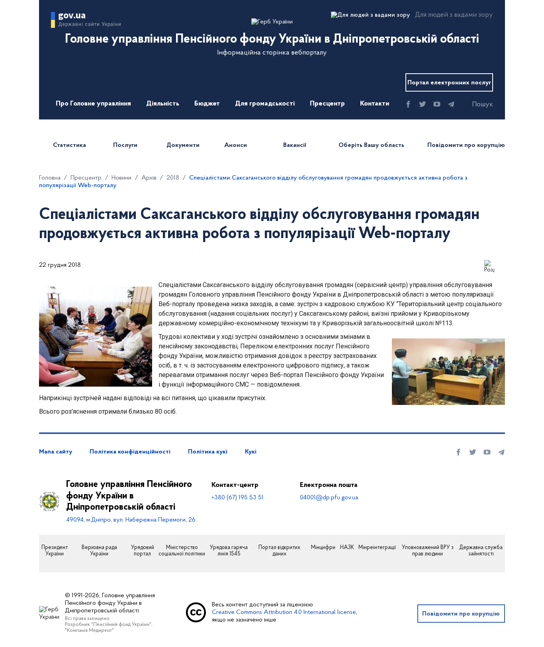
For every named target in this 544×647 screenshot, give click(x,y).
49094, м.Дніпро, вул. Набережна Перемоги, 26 (131, 520)
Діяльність (162, 104)
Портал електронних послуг (449, 83)
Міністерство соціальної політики (182, 551)
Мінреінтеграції (377, 548)
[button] (475, 104)
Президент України (54, 551)
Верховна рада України (99, 551)
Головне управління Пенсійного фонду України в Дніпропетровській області (129, 496)
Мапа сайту (55, 452)
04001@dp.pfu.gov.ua (329, 498)
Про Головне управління (93, 104)
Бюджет (207, 104)
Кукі (250, 452)
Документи (183, 145)
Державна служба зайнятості (481, 551)
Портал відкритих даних (279, 551)
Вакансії (294, 145)
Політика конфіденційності (130, 452)
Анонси (235, 145)
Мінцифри (323, 548)
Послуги (125, 145)
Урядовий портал (142, 551)
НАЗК (347, 548)
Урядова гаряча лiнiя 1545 (229, 551)
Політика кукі (207, 452)
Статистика (69, 145)
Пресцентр (327, 104)
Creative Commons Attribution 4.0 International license (284, 612)
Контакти (374, 104)
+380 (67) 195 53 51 (237, 498)
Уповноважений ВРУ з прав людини (428, 551)
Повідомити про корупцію (466, 145)
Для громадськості (265, 104)
